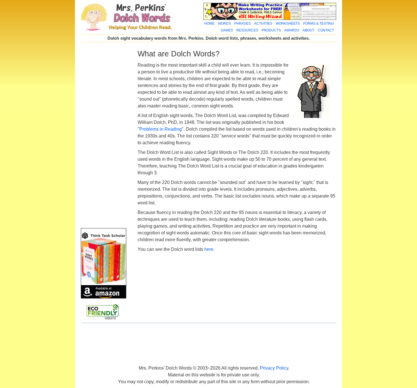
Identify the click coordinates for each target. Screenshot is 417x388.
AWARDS (291, 30)
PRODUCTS (271, 30)
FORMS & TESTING (318, 24)
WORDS (224, 24)
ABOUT (308, 30)
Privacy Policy (274, 368)
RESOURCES (247, 30)
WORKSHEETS (288, 24)
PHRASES (242, 24)
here (208, 249)
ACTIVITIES (263, 24)
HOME (209, 24)
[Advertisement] (103, 135)
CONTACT (326, 30)
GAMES (227, 30)
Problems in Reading (160, 129)
